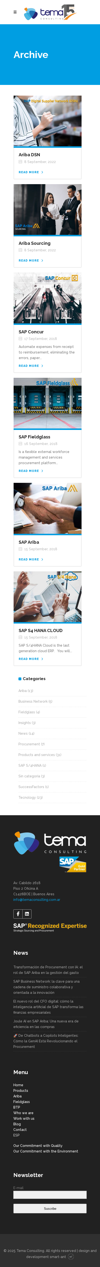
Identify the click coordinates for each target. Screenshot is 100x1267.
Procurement (29, 744)
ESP (16, 1135)
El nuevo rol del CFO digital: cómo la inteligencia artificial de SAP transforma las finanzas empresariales (48, 1006)
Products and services (36, 755)
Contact (20, 1130)
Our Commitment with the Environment (45, 1151)
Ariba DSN (29, 154)
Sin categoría (29, 776)
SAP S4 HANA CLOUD (41, 630)
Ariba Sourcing (34, 243)
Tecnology (27, 797)
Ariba (22, 691)
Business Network (33, 701)
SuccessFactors (31, 787)
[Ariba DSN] (48, 121)
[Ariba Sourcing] (48, 209)
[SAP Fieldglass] (48, 403)
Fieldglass (26, 712)
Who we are (23, 1113)
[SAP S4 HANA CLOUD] (48, 596)
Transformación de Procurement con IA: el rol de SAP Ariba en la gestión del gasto (48, 970)
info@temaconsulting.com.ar (36, 900)
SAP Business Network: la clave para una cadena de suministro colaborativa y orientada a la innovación (46, 987)
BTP (16, 1107)
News (23, 733)
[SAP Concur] (48, 298)
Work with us (23, 1118)
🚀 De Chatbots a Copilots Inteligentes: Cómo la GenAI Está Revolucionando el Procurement (45, 1041)
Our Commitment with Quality (38, 1146)
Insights (24, 723)
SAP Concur (31, 331)
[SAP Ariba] (48, 508)
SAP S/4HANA (30, 765)
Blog (17, 1124)
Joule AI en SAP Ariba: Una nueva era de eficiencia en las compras (46, 1024)
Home (18, 1085)
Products (20, 1091)
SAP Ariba (29, 542)
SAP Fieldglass (34, 436)
